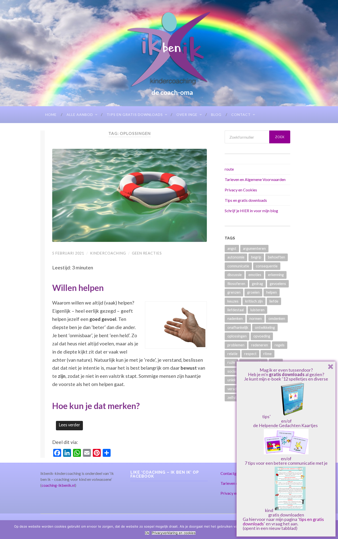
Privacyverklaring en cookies (173, 533)
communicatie (238, 266)
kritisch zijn (254, 301)
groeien (253, 292)
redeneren (259, 345)
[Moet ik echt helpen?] (129, 195)
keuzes (233, 301)
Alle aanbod (80, 114)
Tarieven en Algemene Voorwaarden (255, 179)
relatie (232, 354)
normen (255, 318)
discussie (234, 275)
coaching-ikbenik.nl (58, 485)
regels (280, 345)
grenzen (234, 292)
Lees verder (69, 424)
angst (231, 248)
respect (250, 354)
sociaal (232, 371)
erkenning (276, 275)
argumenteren (254, 248)
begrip (256, 257)
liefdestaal (235, 310)
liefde (273, 301)
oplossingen (237, 336)
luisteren (257, 310)
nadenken (235, 318)
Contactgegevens (235, 473)
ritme (267, 354)
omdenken (276, 318)
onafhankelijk (237, 327)
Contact (241, 114)
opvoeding (261, 336)
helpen (271, 292)
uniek (231, 380)
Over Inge (186, 114)
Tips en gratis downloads (135, 114)
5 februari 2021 (68, 253)
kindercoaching (108, 253)
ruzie (231, 362)
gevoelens (278, 284)
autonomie (235, 257)
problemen (235, 345)
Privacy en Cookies (241, 189)
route (229, 169)
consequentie (267, 266)
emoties (254, 275)
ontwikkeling (265, 327)
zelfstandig (236, 397)
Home (51, 114)
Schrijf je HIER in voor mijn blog (251, 210)
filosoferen (236, 284)
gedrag (257, 284)
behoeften (276, 257)
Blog (216, 114)
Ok (147, 533)
